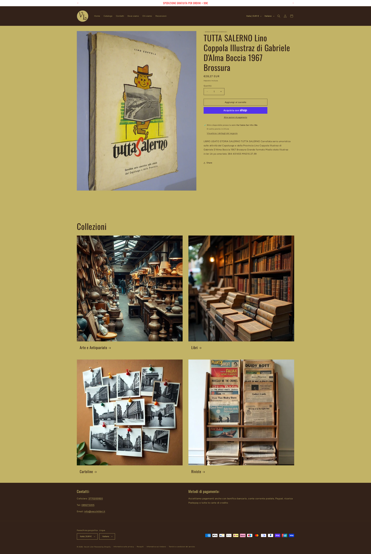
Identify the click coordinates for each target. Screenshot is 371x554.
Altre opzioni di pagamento (235, 117)
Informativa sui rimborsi (156, 547)
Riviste (196, 471)
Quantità (207, 86)
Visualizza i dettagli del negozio (222, 133)
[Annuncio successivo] (293, 3)
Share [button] (209, 163)
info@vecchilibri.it (94, 511)
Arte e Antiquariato (93, 347)
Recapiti (140, 547)
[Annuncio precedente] (78, 3)
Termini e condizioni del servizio (182, 547)
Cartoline (86, 471)
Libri (194, 347)
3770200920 (95, 498)
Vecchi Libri (89, 547)
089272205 (87, 505)
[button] (279, 16)
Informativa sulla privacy (123, 547)
